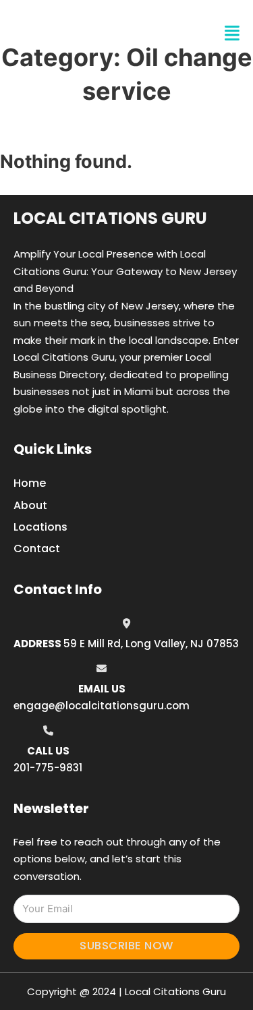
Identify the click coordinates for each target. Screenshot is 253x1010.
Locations (40, 527)
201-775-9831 (47, 768)
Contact (36, 548)
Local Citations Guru (110, 218)
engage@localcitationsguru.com (101, 706)
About (30, 505)
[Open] (232, 33)
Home (29, 483)
